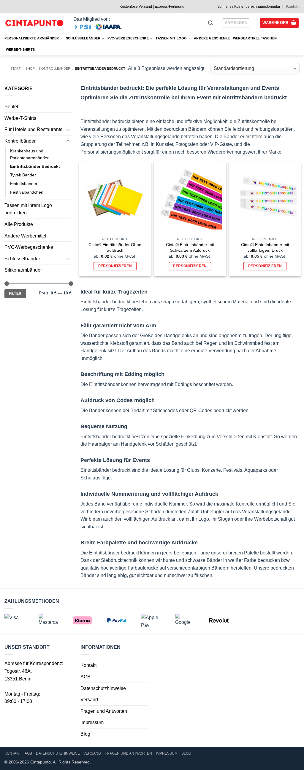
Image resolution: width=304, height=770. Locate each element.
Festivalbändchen (26, 192)
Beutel (11, 106)
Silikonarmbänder (23, 269)
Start (15, 68)
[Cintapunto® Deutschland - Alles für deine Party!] (34, 23)
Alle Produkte (18, 224)
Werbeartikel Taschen (255, 38)
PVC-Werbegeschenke (128, 38)
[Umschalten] (68, 129)
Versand (89, 699)
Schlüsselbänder (83, 38)
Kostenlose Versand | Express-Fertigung (152, 6)
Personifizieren (115, 266)
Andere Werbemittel (25, 235)
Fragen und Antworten (103, 711)
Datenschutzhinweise (103, 688)
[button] (210, 23)
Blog (85, 733)
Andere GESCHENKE (212, 38)
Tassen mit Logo (171, 38)
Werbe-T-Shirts (20, 49)
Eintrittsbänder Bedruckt (35, 166)
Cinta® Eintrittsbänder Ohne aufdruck (114, 247)
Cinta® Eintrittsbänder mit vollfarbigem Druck (265, 247)
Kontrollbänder (54, 68)
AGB (85, 676)
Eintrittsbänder (23, 183)
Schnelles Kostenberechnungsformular (248, 6)
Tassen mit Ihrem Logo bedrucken (28, 209)
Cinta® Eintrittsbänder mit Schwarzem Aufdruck (190, 247)
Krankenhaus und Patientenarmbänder (29, 154)
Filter (15, 293)
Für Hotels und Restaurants (33, 129)
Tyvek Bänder (23, 175)
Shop (30, 68)
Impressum (92, 722)
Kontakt (293, 6)
